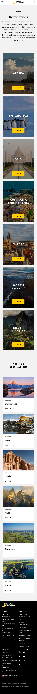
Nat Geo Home (23, 614)
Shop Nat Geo (22, 627)
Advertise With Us (24, 646)
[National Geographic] (18, 2)
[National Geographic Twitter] (19, 656)
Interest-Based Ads (7, 628)
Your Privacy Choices (8, 635)
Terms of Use (5, 614)
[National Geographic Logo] (8, 606)
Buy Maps (21, 622)
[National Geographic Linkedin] (20, 660)
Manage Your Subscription (9, 660)
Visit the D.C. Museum (25, 630)
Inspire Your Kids (23, 624)
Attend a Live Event (24, 616)
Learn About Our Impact (25, 635)
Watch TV (21, 633)
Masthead (21, 640)
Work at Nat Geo (6, 663)
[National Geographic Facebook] (24, 652)
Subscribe (4, 652)
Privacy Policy (6, 616)
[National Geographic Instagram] (19, 652)
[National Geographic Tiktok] (24, 660)
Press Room (22, 643)
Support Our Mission (24, 638)
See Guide (9, 408)
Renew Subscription (7, 658)
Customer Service (7, 655)
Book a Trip (22, 619)
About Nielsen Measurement (6, 631)
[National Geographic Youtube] (24, 656)
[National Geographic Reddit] (20, 664)
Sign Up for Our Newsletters (6, 666)
